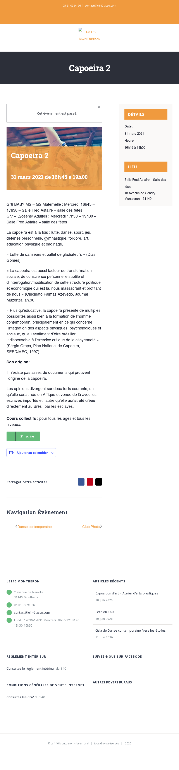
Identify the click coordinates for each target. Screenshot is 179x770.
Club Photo (91, 526)
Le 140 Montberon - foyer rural (70, 743)
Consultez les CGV (20, 697)
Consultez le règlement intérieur (31, 668)
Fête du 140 (104, 612)
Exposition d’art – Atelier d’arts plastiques (126, 593)
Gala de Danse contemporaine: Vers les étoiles (130, 630)
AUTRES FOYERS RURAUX (112, 682)
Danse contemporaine (34, 526)
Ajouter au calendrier (32, 452)
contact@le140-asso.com (100, 5)
